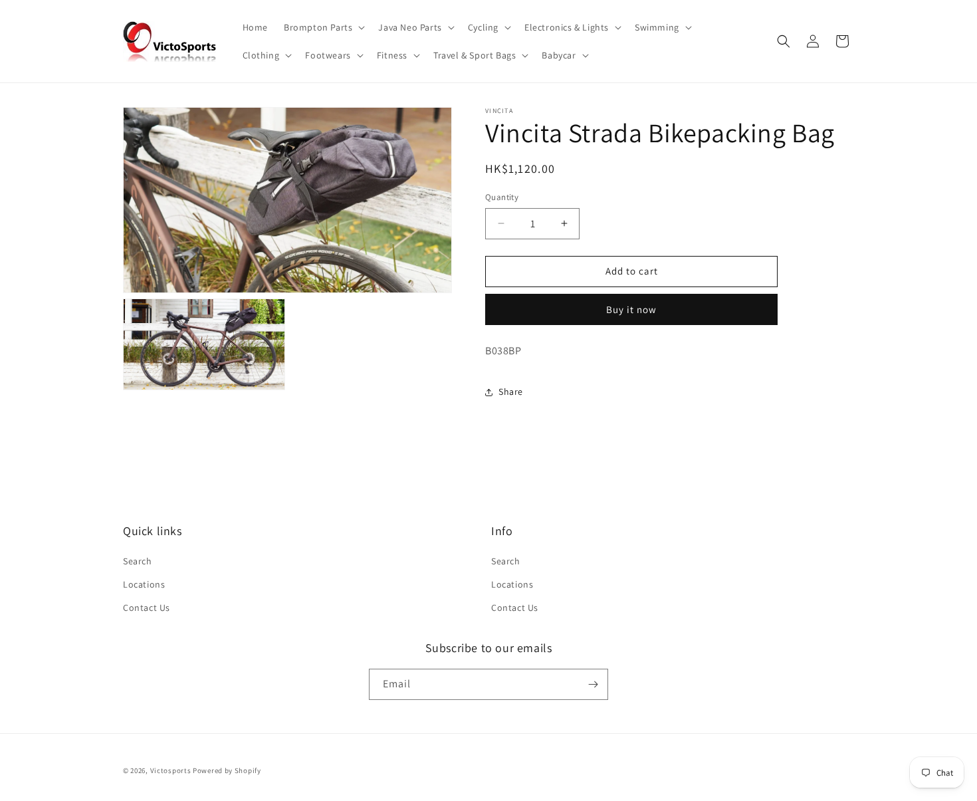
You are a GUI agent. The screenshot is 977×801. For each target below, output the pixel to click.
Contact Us (146, 608)
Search (137, 561)
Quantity (501, 197)
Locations (144, 584)
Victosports (170, 770)
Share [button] (510, 392)
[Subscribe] (592, 684)
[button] (323, 27)
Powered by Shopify (227, 770)
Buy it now (631, 309)
